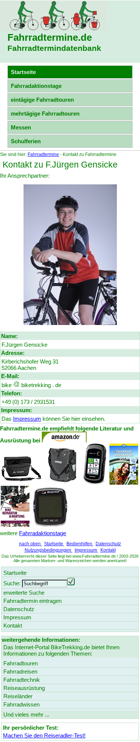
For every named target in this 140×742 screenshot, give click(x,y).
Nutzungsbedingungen (48, 550)
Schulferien (26, 141)
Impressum (27, 419)
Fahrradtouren (20, 663)
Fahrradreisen (20, 671)
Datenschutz (108, 543)
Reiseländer (17, 696)
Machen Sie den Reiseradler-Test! (44, 735)
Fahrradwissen (21, 704)
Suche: (12, 583)
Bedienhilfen (79, 543)
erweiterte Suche (23, 592)
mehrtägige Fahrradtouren (45, 113)
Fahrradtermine (43, 154)
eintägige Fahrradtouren (42, 99)
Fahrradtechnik (21, 680)
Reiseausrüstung (24, 688)
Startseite (54, 543)
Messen (21, 127)
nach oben (30, 543)
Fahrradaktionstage (36, 86)
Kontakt (108, 550)
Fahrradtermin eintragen (32, 601)
